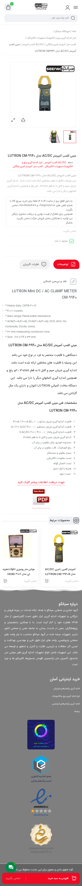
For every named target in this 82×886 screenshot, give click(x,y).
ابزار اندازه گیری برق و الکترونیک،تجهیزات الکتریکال (51, 38)
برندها (77, 711)
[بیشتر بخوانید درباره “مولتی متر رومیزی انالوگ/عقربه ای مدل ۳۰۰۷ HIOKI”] (5, 581)
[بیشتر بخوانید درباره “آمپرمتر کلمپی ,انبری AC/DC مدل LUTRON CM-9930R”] (46, 581)
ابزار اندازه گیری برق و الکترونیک (66, 696)
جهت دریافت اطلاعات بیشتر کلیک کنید (41, 482)
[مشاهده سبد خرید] (8, 7)
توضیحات (63, 264)
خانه (74, 32)
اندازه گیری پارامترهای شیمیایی (66, 704)
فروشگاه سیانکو (62, 32)
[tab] (66, 264)
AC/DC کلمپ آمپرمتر (33, 45)
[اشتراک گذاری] (23, 120)
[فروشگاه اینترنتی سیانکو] (41, 7)
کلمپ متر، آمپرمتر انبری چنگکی (61, 45)
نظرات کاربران (31, 264)
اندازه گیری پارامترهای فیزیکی (67, 688)
